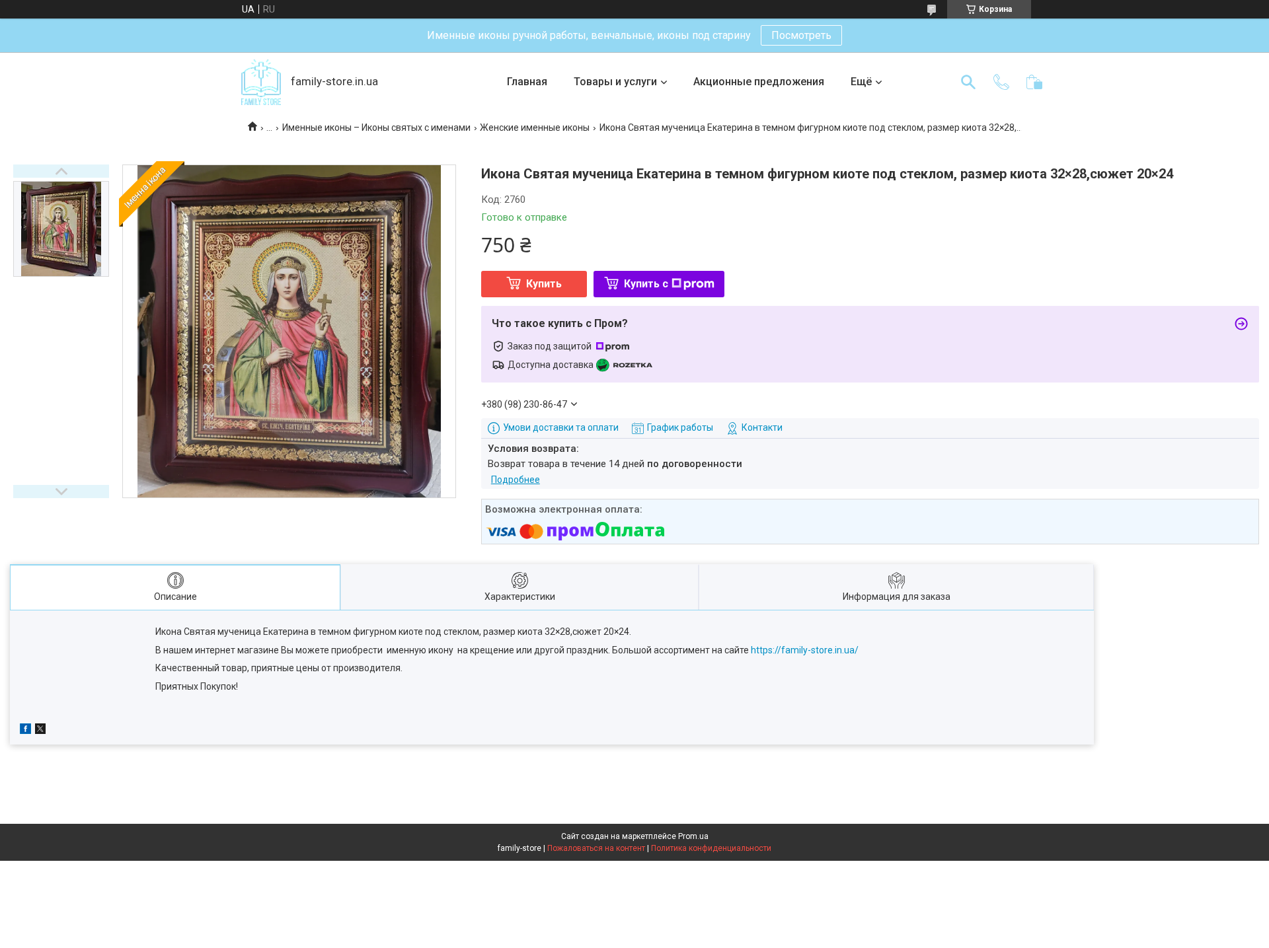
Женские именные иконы (535, 127)
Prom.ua (693, 836)
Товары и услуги (615, 81)
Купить (544, 283)
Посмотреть (801, 35)
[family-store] (261, 82)
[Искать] (968, 82)
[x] (40, 730)
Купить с (646, 283)
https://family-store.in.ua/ (805, 650)
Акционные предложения (758, 81)
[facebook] (25, 730)
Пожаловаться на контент (596, 848)
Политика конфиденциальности (711, 848)
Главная (527, 81)
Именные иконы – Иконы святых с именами (376, 127)
